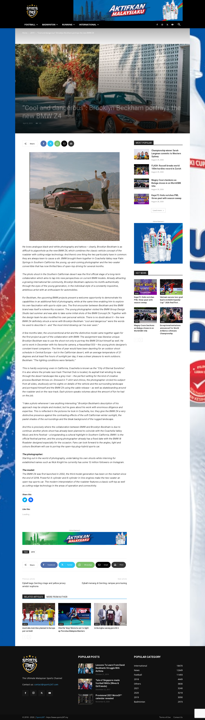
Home (24, 33)
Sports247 (40, 717)
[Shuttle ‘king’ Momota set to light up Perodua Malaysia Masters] (74, 614)
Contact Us (178, 717)
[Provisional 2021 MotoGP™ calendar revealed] (85, 699)
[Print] (71, 144)
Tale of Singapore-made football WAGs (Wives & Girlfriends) (108, 683)
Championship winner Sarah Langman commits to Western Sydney (166, 153)
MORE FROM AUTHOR (57, 597)
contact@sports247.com (46, 684)
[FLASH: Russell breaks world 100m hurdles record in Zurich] (141, 169)
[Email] (64, 144)
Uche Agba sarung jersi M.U (106, 628)
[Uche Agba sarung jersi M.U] (110, 614)
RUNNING (67, 24)
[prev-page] (24, 637)
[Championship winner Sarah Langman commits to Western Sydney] (141, 154)
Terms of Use (165, 717)
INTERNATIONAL (87, 24)
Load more (157, 210)
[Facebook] (157, 24)
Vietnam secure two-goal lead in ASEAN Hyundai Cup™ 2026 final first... (171, 300)
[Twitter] (167, 24)
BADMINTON (48, 24)
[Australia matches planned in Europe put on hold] (38, 614)
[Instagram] (162, 24)
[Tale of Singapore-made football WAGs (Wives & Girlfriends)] (85, 684)
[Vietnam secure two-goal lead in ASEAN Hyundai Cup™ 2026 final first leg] (171, 287)
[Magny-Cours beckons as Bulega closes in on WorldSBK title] (141, 184)
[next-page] (29, 637)
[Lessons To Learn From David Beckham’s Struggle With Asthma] (85, 669)
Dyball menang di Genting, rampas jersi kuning (104, 583)
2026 (137, 293)
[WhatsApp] (57, 144)
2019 (32, 33)
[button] (179, 24)
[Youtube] (172, 24)
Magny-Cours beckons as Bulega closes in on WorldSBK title (166, 183)
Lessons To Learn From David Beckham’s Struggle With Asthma (110, 668)
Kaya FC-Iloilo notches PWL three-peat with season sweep (144, 300)
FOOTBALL (29, 24)
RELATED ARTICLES (33, 597)
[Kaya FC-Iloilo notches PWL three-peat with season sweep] (141, 199)
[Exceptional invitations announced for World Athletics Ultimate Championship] (171, 315)
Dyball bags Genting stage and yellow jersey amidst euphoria (43, 585)
